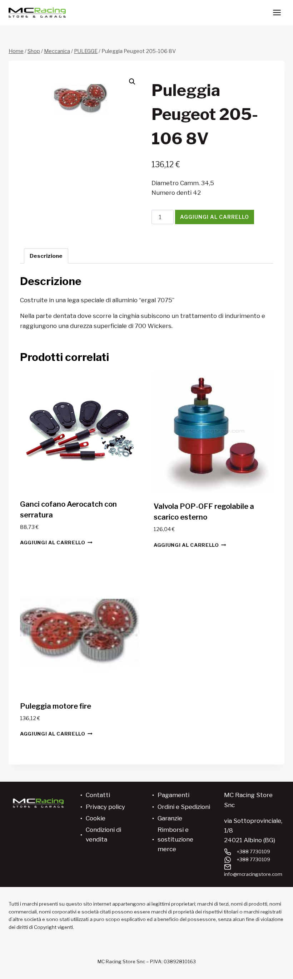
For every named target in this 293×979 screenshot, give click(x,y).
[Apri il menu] (276, 12)
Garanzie (170, 818)
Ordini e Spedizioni (184, 806)
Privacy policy (105, 806)
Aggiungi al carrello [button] (52, 542)
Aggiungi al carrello (214, 217)
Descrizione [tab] (46, 255)
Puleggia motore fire (55, 706)
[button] (132, 81)
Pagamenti (173, 795)
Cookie (95, 818)
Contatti (98, 795)
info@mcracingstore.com (253, 874)
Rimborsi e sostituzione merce (175, 839)
